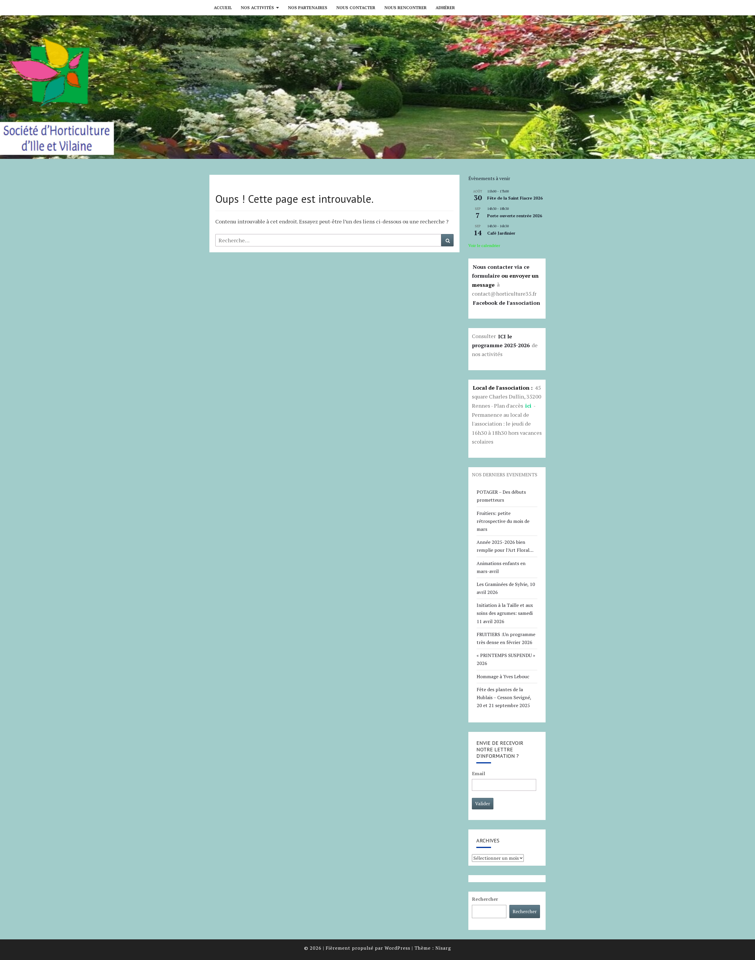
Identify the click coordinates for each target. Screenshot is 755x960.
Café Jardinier (501, 233)
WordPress (397, 948)
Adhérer (445, 7)
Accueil (223, 7)
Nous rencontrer (405, 7)
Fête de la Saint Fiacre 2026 (515, 198)
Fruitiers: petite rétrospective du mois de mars (503, 521)
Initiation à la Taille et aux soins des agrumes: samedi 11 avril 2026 (505, 613)
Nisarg (443, 948)
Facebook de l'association (506, 302)
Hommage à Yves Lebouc (503, 676)
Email (478, 773)
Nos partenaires (307, 7)
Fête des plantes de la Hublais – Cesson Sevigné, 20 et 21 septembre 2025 (504, 697)
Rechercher (485, 899)
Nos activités (257, 7)
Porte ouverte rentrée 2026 (514, 215)
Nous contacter (355, 7)
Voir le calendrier (484, 245)
